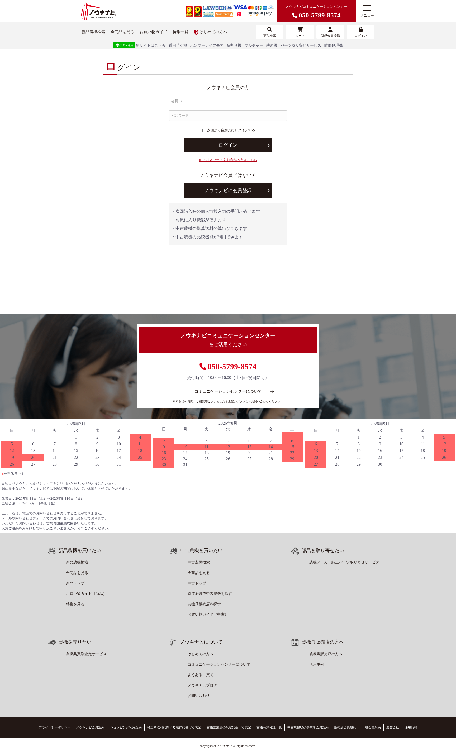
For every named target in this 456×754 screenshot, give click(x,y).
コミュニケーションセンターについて (228, 391)
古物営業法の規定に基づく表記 (229, 727)
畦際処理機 (333, 45)
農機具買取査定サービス (86, 654)
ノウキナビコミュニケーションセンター (316, 11)
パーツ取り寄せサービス (301, 45)
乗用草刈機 (178, 45)
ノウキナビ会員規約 (90, 727)
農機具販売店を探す (204, 604)
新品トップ (75, 583)
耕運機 (271, 45)
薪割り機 (234, 45)
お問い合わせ (199, 696)
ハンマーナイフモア (207, 45)
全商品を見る (122, 32)
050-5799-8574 (232, 366)
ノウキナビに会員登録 (228, 190)
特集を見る (75, 604)
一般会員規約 (371, 727)
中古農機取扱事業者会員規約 (308, 727)
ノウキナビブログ (202, 685)
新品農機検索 (93, 32)
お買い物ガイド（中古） (208, 614)
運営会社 (392, 727)
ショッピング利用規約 (126, 727)
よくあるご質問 (200, 675)
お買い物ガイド (153, 32)
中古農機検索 (199, 562)
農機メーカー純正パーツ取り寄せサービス (344, 562)
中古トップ (197, 583)
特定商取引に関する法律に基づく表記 (174, 727)
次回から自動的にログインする (231, 130)
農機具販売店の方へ (326, 654)
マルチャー (254, 45)
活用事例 (316, 665)
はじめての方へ (213, 32)
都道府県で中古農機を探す (210, 594)
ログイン (228, 145)
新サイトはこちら (150, 45)
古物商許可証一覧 (269, 727)
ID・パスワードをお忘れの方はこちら (228, 160)
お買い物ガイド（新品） (86, 594)
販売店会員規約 (345, 727)
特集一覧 (180, 32)
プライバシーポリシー (54, 727)
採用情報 (411, 727)
